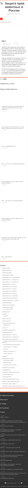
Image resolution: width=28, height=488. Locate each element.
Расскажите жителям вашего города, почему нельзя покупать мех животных (14, 238)
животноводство (6, 272)
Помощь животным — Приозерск (9, 337)
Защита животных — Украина (9, 295)
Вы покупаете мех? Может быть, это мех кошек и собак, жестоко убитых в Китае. (13, 127)
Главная (3, 22)
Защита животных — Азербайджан (10, 277)
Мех (7, 22)
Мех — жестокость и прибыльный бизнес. (13, 163)
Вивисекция (5, 268)
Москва (5, 349)
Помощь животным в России (8, 339)
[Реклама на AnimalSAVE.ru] (14, 14)
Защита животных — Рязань (8, 293)
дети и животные (7, 309)
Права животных (6, 358)
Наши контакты (6, 318)
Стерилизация (5, 376)
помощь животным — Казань (9, 334)
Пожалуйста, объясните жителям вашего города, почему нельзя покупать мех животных (13, 108)
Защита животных (6, 275)
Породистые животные (8, 351)
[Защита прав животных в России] (14, 6)
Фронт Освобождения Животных (9, 379)
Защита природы (6, 302)
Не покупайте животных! (8, 323)
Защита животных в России (8, 298)
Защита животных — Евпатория (9, 282)
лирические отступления (8, 305)
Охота (3, 327)
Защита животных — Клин (8, 284)
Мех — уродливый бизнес (9, 146)
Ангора (5, 316)
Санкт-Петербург (7, 353)
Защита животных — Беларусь (9, 279)
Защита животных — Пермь (8, 291)
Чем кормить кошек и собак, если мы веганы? (12, 386)
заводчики (5, 325)
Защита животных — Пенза (8, 288)
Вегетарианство (7, 360)
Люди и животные (6, 307)
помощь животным (6, 332)
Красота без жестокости (9, 364)
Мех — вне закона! (7, 256)
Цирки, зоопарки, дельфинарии (9, 381)
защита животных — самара (10, 346)
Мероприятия (5, 311)
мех (5, 79)
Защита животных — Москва (9, 286)
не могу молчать (6, 321)
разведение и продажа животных (10, 372)
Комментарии (16, 43)
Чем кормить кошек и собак (8, 383)
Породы (4, 356)
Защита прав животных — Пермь (10, 300)
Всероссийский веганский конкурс (11, 344)
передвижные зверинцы (8, 330)
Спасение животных (7, 374)
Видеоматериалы (6, 270)
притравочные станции (7, 367)
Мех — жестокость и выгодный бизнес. (12, 200)
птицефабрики (5, 369)
